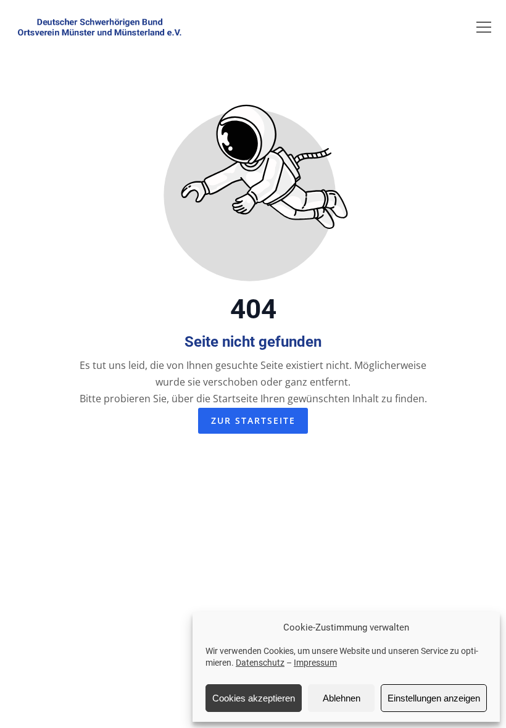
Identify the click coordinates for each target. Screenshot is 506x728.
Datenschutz (260, 663)
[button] (483, 27)
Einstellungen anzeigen (434, 698)
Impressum (315, 663)
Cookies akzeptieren (253, 698)
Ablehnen (341, 698)
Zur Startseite (253, 421)
